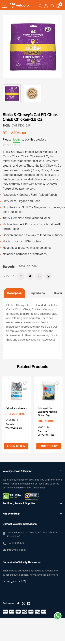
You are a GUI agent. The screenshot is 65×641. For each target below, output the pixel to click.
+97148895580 (16, 543)
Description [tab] (14, 293)
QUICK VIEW (25, 388)
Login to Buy (16, 446)
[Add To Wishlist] (24, 382)
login (16, 139)
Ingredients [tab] (38, 293)
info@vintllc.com (16, 550)
